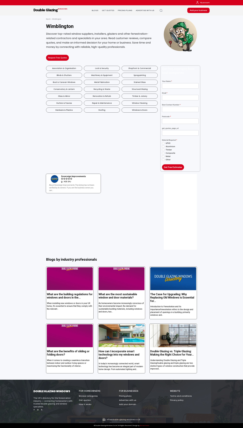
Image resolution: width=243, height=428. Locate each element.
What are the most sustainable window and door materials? (118, 296)
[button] (161, 10)
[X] (42, 410)
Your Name (167, 81)
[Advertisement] (180, 212)
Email (164, 93)
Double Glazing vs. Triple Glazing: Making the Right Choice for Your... (172, 353)
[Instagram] (38, 410)
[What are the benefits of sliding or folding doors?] (70, 335)
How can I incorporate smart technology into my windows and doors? (119, 355)
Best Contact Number (171, 105)
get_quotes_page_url (170, 128)
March (48, 19)
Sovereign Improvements (73, 176)
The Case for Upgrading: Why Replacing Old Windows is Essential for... (172, 298)
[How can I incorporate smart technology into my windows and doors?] (122, 335)
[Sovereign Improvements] (54, 179)
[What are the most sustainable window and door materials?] (122, 278)
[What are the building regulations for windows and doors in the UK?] (70, 278)
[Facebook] (34, 410)
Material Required (169, 140)
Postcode (166, 116)
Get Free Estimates (173, 167)
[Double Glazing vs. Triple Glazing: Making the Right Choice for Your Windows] (173, 335)
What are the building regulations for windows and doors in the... (70, 296)
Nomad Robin (144, 425)
